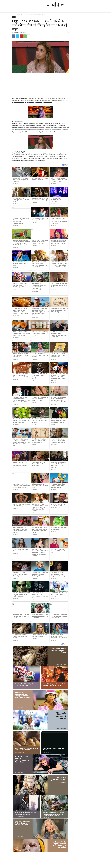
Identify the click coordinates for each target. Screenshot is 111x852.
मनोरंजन (18, 14)
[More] (28, 36)
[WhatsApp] (25, 36)
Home (13, 14)
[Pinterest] (21, 36)
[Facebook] (13, 36)
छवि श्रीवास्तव (16, 32)
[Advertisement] (40, 86)
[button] (97, 12)
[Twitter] (17, 36)
